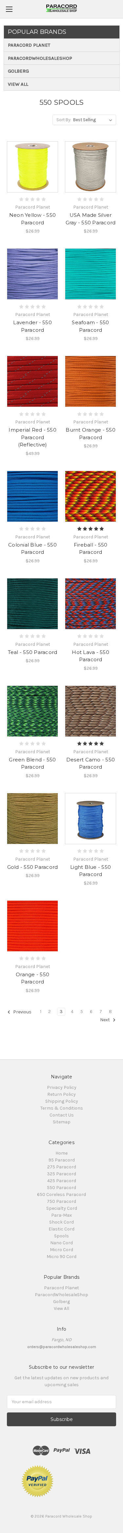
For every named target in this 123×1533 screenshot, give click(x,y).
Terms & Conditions (61, 1108)
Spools (61, 1236)
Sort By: (63, 119)
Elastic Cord (61, 1229)
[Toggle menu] (9, 9)
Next (105, 1020)
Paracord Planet (29, 45)
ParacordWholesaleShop (40, 58)
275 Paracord (61, 1167)
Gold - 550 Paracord (32, 867)
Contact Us (62, 1115)
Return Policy (61, 1094)
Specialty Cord (61, 1208)
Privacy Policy (61, 1087)
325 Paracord (61, 1174)
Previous (21, 1012)
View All (18, 84)
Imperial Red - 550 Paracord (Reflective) (32, 437)
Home (61, 1153)
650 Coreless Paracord (61, 1194)
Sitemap (62, 1122)
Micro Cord (61, 1249)
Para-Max (61, 1215)
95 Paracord (62, 1160)
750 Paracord (61, 1201)
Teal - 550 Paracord (32, 652)
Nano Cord (61, 1243)
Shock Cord (61, 1222)
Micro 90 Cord (61, 1256)
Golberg (18, 71)
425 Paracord (61, 1181)
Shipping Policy (61, 1101)
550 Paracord (61, 1187)
